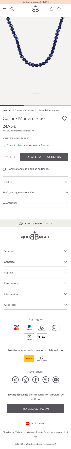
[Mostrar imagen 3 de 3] (59, 105)
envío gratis (16, 130)
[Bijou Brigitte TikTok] (15, 379)
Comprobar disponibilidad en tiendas (28, 168)
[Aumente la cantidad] (14, 157)
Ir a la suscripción (35, 408)
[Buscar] (12, 9)
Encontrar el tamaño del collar (16, 138)
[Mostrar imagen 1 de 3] (12, 105)
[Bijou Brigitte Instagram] (25, 379)
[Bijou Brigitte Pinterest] (45, 379)
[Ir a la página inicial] (35, 8)
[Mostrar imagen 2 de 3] (35, 105)
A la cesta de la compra (44, 156)
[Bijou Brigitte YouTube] (55, 379)
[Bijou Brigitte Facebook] (35, 379)
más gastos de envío (34, 432)
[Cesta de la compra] (67, 9)
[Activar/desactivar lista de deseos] (64, 119)
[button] (51, 9)
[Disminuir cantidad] (6, 157)
